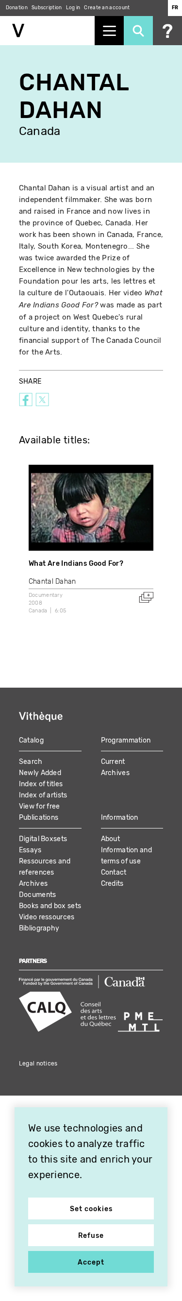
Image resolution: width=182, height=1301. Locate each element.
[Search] (138, 30)
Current (113, 762)
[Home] (47, 30)
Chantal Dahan (52, 581)
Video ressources (47, 917)
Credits (112, 883)
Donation (17, 8)
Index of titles (41, 784)
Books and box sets (50, 906)
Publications (39, 817)
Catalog (31, 740)
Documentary (46, 595)
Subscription (47, 8)
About (110, 839)
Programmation (126, 740)
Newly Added (40, 773)
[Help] (167, 30)
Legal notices (38, 1063)
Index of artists (43, 795)
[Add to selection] (146, 597)
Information (119, 817)
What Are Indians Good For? (76, 563)
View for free (39, 806)
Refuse (91, 1236)
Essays (30, 850)
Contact (114, 872)
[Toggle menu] (109, 30)
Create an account (107, 8)
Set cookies (91, 1209)
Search (31, 762)
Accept (91, 1262)
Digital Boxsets (43, 839)
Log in (73, 8)
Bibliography (39, 928)
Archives (115, 773)
